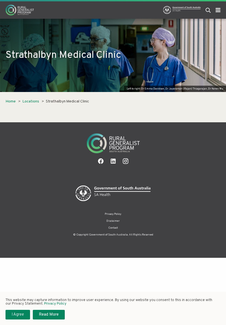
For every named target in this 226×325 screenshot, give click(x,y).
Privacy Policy (113, 214)
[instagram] (125, 161)
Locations (30, 101)
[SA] (113, 193)
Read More (49, 314)
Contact (113, 228)
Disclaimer (113, 221)
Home (11, 101)
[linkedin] (113, 161)
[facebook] (100, 161)
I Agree (18, 314)
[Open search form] (208, 10)
